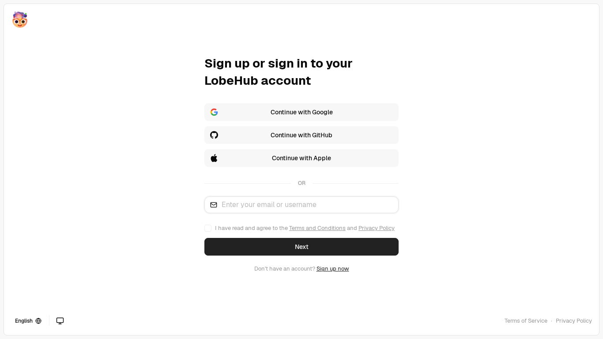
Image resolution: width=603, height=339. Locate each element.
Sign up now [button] (333, 268)
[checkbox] (207, 228)
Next (302, 247)
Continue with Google (302, 112)
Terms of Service (526, 320)
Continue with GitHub (301, 135)
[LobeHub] (20, 20)
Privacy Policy (376, 228)
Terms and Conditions (317, 228)
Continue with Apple (301, 158)
